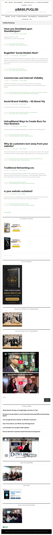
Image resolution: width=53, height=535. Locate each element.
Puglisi (20, 183)
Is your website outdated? (18, 191)
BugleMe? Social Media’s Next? (21, 52)
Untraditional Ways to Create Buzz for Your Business (25, 122)
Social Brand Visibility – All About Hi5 (24, 101)
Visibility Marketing (23, 45)
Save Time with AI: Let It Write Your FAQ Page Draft (18, 423)
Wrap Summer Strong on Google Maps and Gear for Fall (20, 410)
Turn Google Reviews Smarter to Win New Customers (19, 419)
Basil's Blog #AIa (12, 43)
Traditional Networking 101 (19, 167)
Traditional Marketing (42, 92)
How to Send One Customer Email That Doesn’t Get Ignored (21, 431)
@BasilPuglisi (26, 9)
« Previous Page (7, 212)
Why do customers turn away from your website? (26, 144)
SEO (19, 93)
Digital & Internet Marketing (23, 92)
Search (4, 397)
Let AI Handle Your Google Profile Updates (16, 427)
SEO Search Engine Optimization (35, 158)
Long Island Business (14, 93)
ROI (19, 136)
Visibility (17, 45)
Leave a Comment (23, 33)
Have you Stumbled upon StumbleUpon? (18, 29)
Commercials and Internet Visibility (23, 78)
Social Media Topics (21, 43)
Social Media (12, 45)
